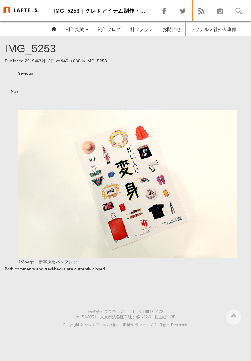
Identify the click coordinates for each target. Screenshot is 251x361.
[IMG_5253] (127, 183)
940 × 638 (71, 60)
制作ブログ (109, 29)
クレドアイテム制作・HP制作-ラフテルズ (118, 325)
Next (18, 91)
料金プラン (141, 29)
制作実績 (75, 29)
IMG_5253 (96, 60)
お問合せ (172, 29)
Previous (22, 73)
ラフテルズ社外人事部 (213, 29)
